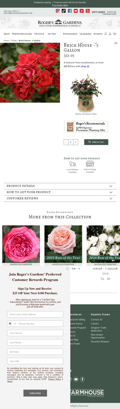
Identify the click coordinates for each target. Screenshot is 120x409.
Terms (9, 381)
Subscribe (35, 393)
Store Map (73, 339)
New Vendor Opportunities (98, 336)
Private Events (39, 35)
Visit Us (71, 335)
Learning (85, 33)
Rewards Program (77, 327)
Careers (95, 323)
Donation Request (100, 341)
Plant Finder (74, 343)
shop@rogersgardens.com (18, 13)
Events (98, 33)
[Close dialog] (67, 268)
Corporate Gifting (76, 319)
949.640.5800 (11, 11)
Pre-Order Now (60, 5)
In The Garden (52, 35)
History (71, 331)
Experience (70, 33)
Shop (7, 33)
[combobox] (12, 324)
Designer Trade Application (98, 329)
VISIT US (111, 12)
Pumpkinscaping (22, 33)
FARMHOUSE (109, 14)
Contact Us (96, 319)
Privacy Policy (54, 379)
